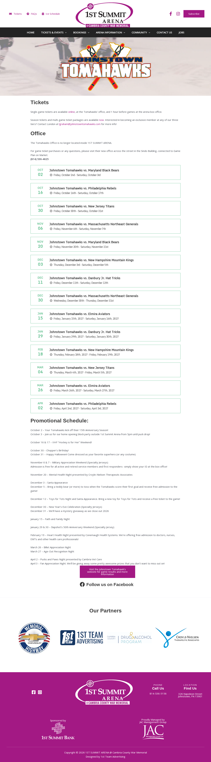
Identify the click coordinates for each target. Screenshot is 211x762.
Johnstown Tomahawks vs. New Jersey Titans (81, 206)
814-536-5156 (158, 693)
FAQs (34, 13)
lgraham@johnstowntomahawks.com (80, 124)
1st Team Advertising (113, 756)
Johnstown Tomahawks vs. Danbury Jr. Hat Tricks (84, 278)
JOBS (181, 32)
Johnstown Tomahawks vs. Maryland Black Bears (84, 170)
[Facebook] (171, 14)
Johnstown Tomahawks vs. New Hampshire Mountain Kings (91, 260)
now (101, 119)
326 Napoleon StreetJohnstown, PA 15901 (190, 695)
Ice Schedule (53, 13)
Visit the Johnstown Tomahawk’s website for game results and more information (107, 572)
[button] (193, 13)
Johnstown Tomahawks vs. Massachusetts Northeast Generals (93, 224)
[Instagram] (178, 14)
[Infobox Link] (107, 585)
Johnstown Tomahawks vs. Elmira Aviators (79, 313)
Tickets (18, 13)
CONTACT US (164, 32)
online (71, 111)
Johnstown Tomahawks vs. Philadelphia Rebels (82, 188)
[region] (105, 639)
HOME (30, 32)
